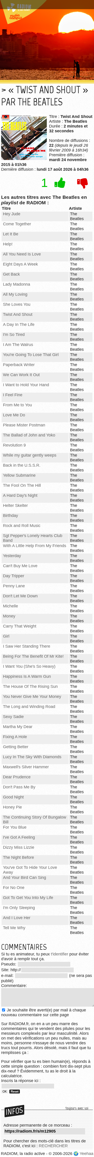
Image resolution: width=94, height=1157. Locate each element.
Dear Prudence (17, 777)
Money (9, 616)
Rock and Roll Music (21, 525)
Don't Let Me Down (20, 596)
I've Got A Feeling (19, 837)
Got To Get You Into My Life (28, 897)
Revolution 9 (14, 445)
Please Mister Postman (24, 425)
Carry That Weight (19, 626)
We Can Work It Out (21, 374)
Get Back (11, 274)
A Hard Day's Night (20, 495)
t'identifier (59, 954)
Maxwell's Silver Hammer (26, 767)
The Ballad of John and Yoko (29, 435)
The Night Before (18, 857)
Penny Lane (14, 586)
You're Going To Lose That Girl (31, 354)
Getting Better (15, 747)
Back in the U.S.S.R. (21, 465)
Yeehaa (86, 1153)
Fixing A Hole (15, 736)
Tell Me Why (14, 928)
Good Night (13, 797)
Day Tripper (13, 576)
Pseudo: (9, 964)
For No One (13, 887)
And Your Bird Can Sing (24, 877)
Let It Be (10, 234)
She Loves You (16, 304)
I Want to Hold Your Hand (26, 385)
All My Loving (15, 294)
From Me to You (17, 405)
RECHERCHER (53, 1146)
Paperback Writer (19, 364)
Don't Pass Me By (19, 787)
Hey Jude (11, 214)
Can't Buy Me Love (20, 566)
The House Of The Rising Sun (30, 686)
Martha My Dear (17, 726)
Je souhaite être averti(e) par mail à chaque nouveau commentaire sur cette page (43, 1012)
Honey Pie (12, 807)
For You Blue (14, 827)
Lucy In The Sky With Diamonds (32, 757)
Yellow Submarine (19, 475)
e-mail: (8, 975)
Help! (8, 244)
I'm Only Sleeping (19, 907)
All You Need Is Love (22, 254)
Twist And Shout (17, 314)
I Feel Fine (12, 395)
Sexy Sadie (13, 716)
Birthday (10, 515)
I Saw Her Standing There (26, 646)
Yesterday (12, 555)
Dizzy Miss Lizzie (18, 847)
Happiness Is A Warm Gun (27, 676)
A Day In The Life (18, 324)
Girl (6, 636)
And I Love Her (16, 917)
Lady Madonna (16, 284)
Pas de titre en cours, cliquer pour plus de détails (42, 5)
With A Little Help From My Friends (34, 545)
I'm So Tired (14, 334)
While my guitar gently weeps (29, 455)
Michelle (10, 606)
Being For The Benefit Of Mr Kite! (33, 656)
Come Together (17, 224)
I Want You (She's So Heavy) (29, 666)
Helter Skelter (15, 505)
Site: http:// (11, 970)
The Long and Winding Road (29, 706)
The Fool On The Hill (22, 485)
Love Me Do (14, 415)
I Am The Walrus (18, 344)
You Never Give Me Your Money (32, 696)
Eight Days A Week (20, 264)
